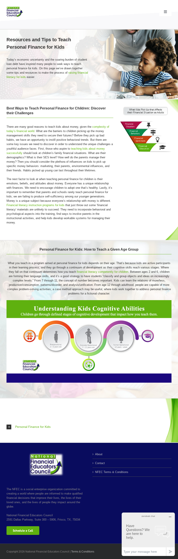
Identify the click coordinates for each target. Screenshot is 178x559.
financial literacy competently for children (102, 271)
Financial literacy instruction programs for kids (35, 205)
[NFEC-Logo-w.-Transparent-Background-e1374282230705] (15, 8)
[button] (89, 427)
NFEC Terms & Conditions (111, 472)
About (98, 454)
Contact (100, 463)
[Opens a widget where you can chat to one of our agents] (148, 534)
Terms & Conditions (82, 551)
